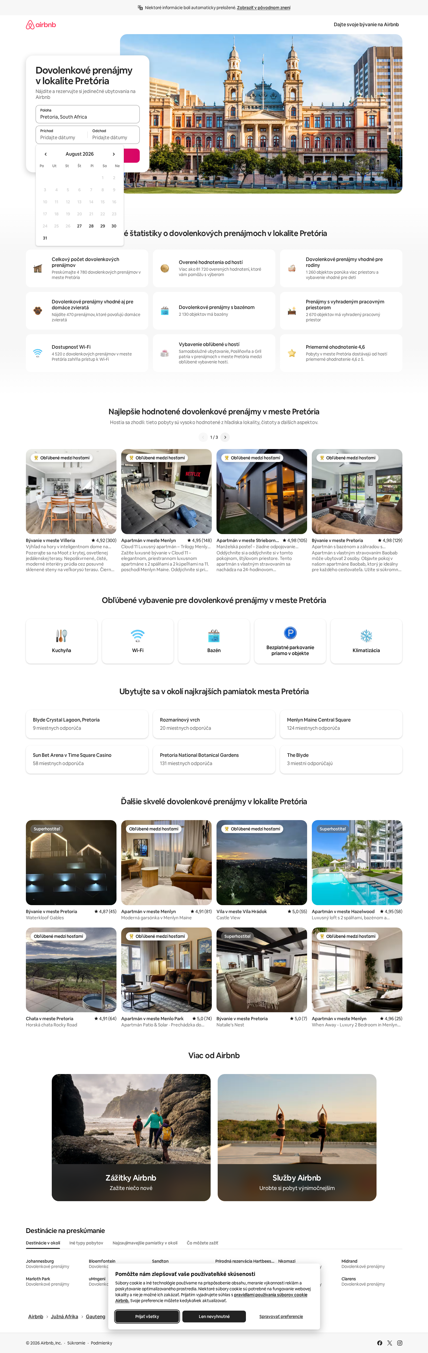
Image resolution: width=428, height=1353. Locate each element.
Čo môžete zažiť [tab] (202, 1243)
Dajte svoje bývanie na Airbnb (366, 24)
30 (113, 226)
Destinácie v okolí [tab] (43, 1243)
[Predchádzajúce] (203, 437)
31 (45, 238)
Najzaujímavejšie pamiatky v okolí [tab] (145, 1243)
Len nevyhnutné (214, 1316)
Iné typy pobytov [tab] (86, 1243)
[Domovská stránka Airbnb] (41, 24)
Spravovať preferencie (281, 1316)
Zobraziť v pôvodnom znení (263, 7)
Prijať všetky (147, 1316)
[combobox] (87, 116)
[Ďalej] (225, 437)
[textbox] (61, 137)
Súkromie (76, 1343)
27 (79, 226)
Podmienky (101, 1343)
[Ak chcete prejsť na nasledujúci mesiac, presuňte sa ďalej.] (113, 154)
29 (102, 226)
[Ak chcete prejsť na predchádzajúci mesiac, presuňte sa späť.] (46, 154)
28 (91, 226)
